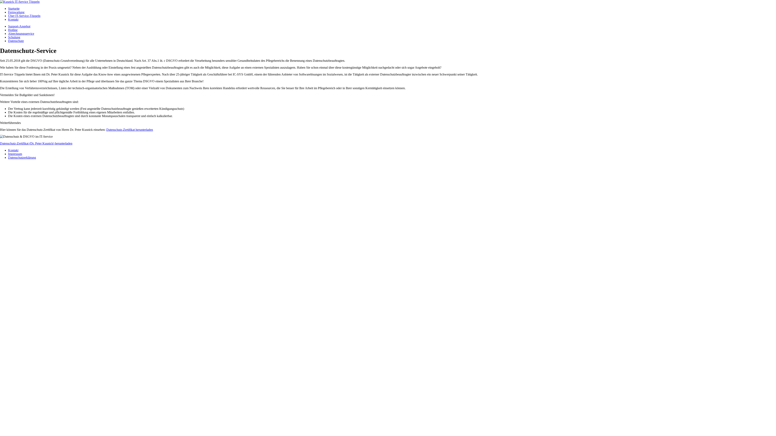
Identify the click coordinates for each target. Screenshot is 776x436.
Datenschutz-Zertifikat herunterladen (129, 129)
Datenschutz (16, 41)
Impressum (15, 154)
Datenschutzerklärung (22, 157)
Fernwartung (16, 12)
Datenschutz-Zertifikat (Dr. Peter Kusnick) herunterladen (36, 143)
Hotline (13, 30)
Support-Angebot (19, 26)
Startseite (14, 8)
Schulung (14, 37)
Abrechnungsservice (21, 33)
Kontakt (13, 19)
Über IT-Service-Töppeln (24, 16)
